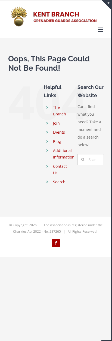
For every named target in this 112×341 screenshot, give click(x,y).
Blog (57, 141)
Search (59, 181)
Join (56, 123)
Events (59, 132)
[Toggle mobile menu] (101, 29)
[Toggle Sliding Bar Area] (106, 5)
